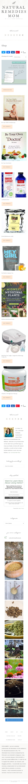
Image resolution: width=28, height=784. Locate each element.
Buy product (7, 126)
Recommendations (10, 739)
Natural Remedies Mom (14, 11)
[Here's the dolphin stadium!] (14, 707)
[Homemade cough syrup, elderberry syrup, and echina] (14, 649)
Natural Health (11, 735)
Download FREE (7, 89)
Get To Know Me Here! (14, 452)
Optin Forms (21, 508)
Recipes (19, 735)
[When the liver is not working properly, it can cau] (14, 609)
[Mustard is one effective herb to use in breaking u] (14, 570)
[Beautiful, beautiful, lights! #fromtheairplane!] (14, 688)
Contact (20, 739)
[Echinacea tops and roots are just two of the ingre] (14, 668)
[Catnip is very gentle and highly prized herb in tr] (14, 629)
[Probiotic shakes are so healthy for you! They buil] (14, 590)
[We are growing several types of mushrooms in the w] (14, 551)
